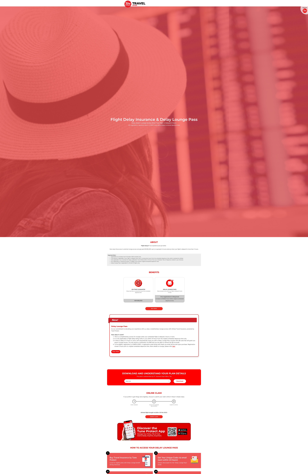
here (173, 346)
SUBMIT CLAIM (154, 416)
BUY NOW (154, 308)
